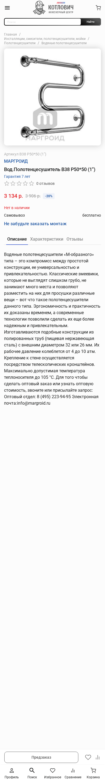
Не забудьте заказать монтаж (35, 223)
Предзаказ (41, 757)
